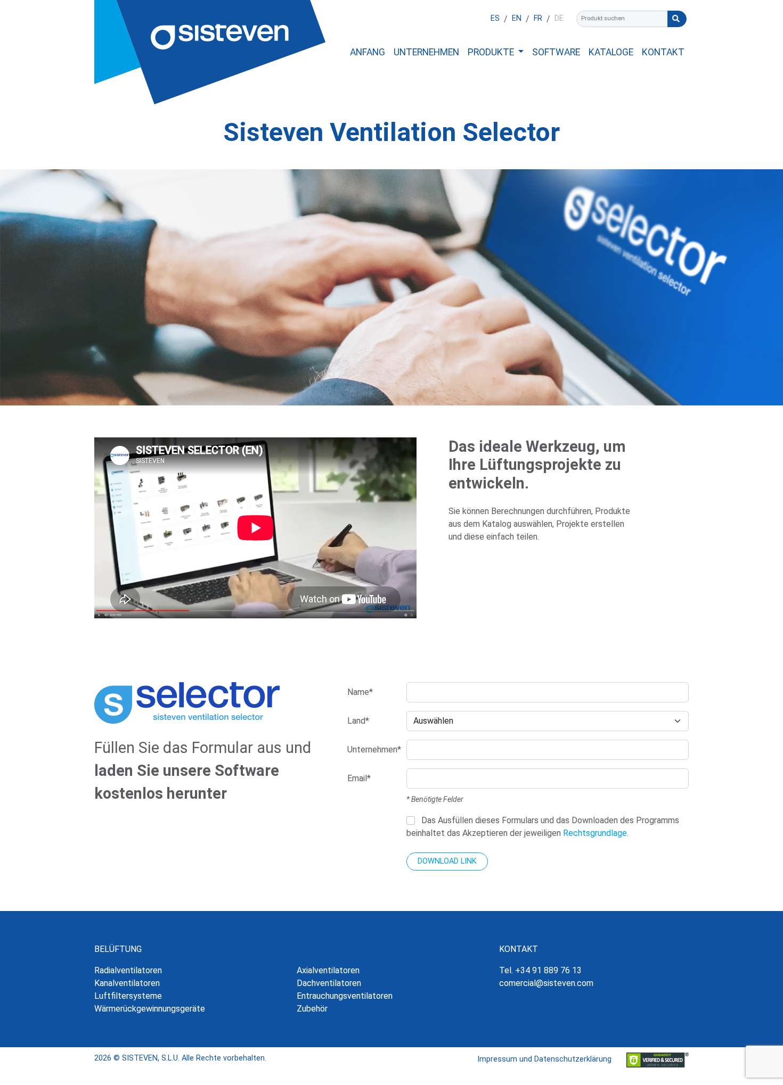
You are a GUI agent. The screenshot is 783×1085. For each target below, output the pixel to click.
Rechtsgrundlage (595, 833)
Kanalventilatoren (127, 983)
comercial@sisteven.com (546, 983)
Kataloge (611, 52)
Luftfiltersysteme (128, 996)
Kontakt (663, 52)
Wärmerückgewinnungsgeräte (149, 1009)
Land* (358, 721)
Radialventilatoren (128, 970)
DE (559, 18)
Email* (359, 778)
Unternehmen (426, 52)
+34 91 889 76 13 (548, 970)
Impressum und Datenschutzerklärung (544, 1059)
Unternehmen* (373, 749)
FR (538, 18)
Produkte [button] (492, 52)
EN (516, 18)
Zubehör (312, 1009)
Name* (360, 692)
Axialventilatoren (328, 970)
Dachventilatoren (329, 983)
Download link (447, 861)
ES (495, 18)
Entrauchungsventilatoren (345, 996)
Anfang (367, 52)
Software (556, 52)
